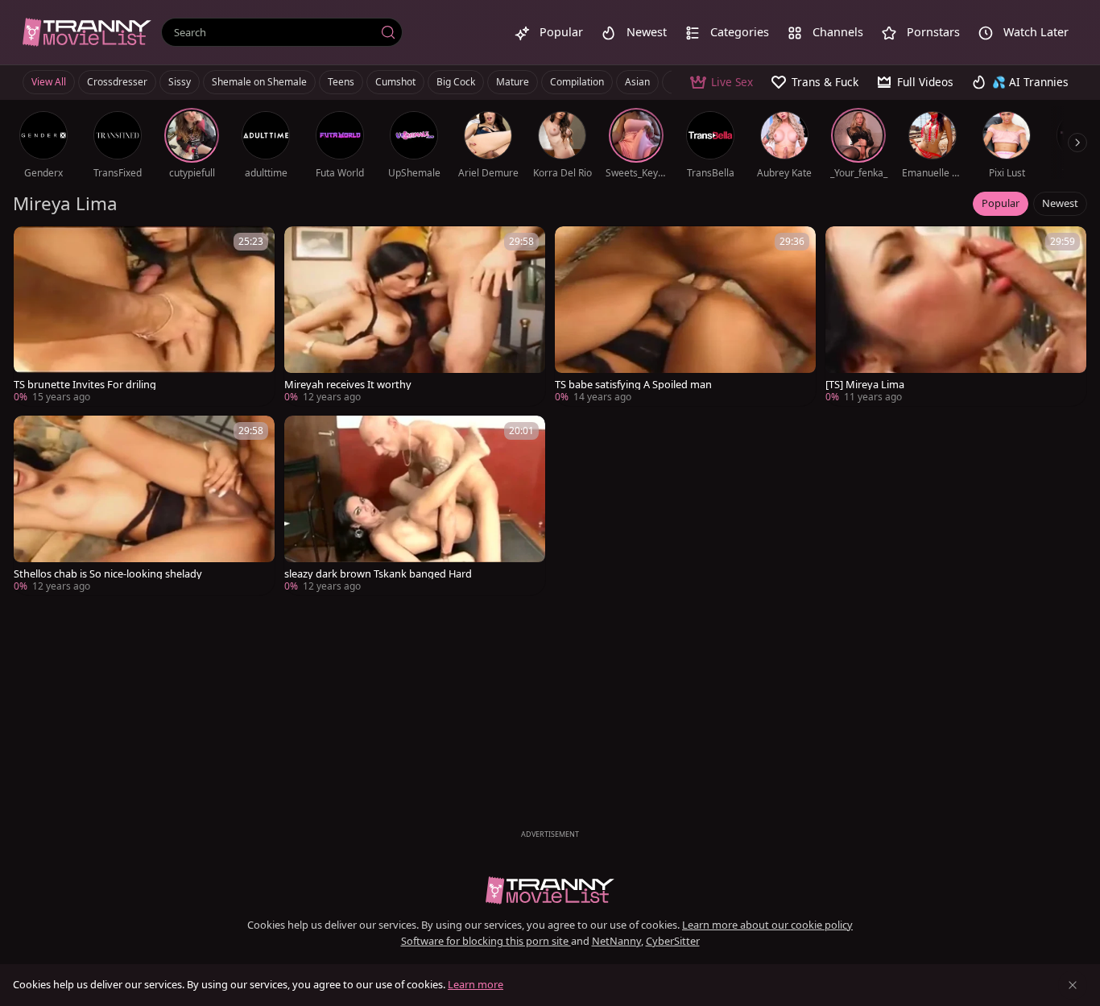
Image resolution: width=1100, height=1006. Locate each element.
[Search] (388, 32)
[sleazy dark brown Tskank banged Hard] (414, 505)
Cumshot (395, 82)
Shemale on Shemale (259, 82)
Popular (1000, 203)
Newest (1060, 203)
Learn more (475, 984)
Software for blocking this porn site (486, 941)
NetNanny (616, 941)
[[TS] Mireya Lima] (955, 316)
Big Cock (455, 82)
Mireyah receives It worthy (347, 384)
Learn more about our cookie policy (767, 924)
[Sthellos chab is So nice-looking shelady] (144, 505)
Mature (512, 82)
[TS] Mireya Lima (864, 384)
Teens (341, 82)
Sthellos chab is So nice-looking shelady (108, 574)
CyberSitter (673, 941)
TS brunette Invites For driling (85, 384)
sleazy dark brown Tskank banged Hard (378, 574)
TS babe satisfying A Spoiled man (633, 384)
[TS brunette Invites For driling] (144, 316)
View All (48, 82)
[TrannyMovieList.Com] (87, 32)
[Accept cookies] (1072, 985)
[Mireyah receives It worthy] (414, 316)
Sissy (179, 82)
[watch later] (33, 246)
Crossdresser (117, 82)
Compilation (577, 82)
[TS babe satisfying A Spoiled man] (685, 316)
